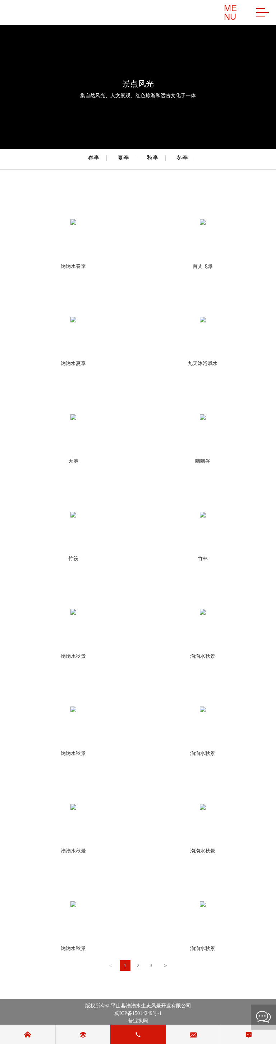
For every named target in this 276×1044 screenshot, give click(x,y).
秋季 (152, 158)
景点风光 (138, 83)
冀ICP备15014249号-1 (138, 1013)
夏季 (123, 158)
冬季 (182, 158)
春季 (94, 158)
